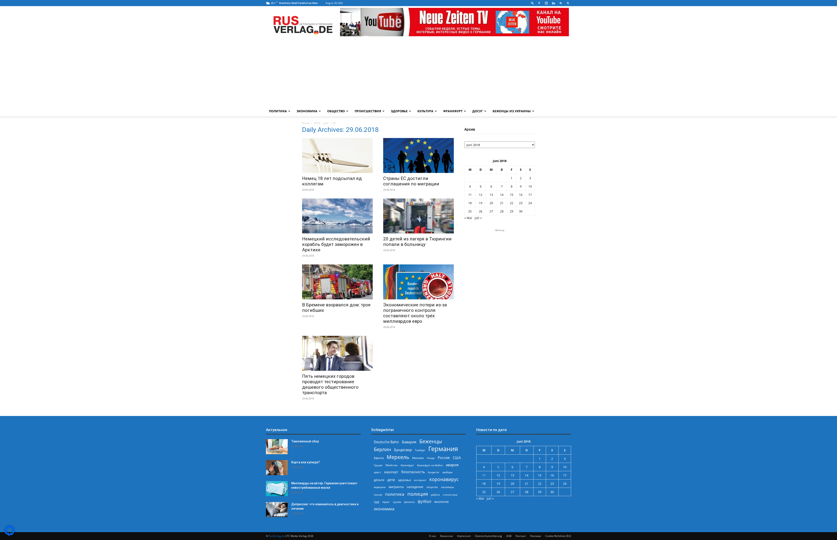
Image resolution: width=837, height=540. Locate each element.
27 (491, 211)
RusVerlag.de (277, 536)
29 (511, 211)
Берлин (382, 449)
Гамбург (420, 450)
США (457, 457)
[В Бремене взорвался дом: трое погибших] (337, 281)
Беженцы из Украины (512, 111)
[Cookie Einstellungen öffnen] (9, 534)
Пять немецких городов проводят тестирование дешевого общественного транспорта (330, 384)
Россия (444, 457)
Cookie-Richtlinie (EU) (558, 536)
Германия (443, 449)
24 (530, 203)
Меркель (398, 457)
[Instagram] (546, 3)
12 (480, 195)
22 (511, 203)
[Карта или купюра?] (277, 467)
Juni (326, 123)
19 (480, 203)
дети (391, 480)
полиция (417, 494)
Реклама (535, 536)
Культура (425, 111)
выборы (447, 472)
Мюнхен (418, 458)
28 (502, 211)
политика (394, 494)
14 (502, 195)
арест (377, 472)
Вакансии (446, 536)
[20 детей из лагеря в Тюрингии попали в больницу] (418, 215)
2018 (317, 123)
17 (530, 195)
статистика (450, 494)
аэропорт (391, 472)
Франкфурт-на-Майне (430, 465)
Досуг (477, 111)
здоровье (404, 480)
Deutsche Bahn (386, 442)
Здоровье (399, 111)
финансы (409, 502)
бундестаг (433, 472)
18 (470, 203)
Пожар (431, 458)
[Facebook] (539, 3)
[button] (532, 3)
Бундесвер (403, 450)
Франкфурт (453, 111)
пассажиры (447, 487)
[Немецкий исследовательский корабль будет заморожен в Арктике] (337, 215)
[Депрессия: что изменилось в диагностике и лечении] (277, 509)
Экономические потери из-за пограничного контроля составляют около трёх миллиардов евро (415, 313)
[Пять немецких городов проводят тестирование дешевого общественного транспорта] (337, 353)
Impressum (464, 536)
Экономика (307, 111)
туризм (397, 502)
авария (452, 464)
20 (491, 203)
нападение (415, 487)
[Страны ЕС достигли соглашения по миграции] (418, 155)
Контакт (521, 536)
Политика (278, 111)
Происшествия (368, 111)
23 (520, 203)
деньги (379, 480)
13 (491, 195)
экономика (384, 508)
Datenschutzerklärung (488, 536)
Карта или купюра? (305, 462)
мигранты (396, 487)
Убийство (391, 465)
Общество (336, 111)
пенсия (378, 494)
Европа (379, 458)
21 (502, 203)
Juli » (478, 218)
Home (306, 123)
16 (520, 195)
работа (435, 495)
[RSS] (560, 3)
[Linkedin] (553, 3)
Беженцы (430, 441)
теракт (386, 502)
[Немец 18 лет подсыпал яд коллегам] (337, 155)
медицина (380, 487)
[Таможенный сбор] (277, 446)
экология (441, 501)
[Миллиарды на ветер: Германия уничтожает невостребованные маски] (277, 488)
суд (376, 501)
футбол (424, 501)
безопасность (413, 472)
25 (470, 211)
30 (520, 211)
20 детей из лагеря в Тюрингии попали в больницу (417, 241)
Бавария (409, 442)
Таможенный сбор (305, 441)
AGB (509, 536)
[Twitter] (568, 3)
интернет (420, 480)
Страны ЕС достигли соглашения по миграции (411, 181)
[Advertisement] (418, 73)
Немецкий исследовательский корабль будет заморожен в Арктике (336, 244)
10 (530, 186)
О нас (432, 536)
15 (511, 195)
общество (432, 487)
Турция (378, 465)
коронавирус (444, 479)
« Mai (468, 218)
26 (480, 211)
